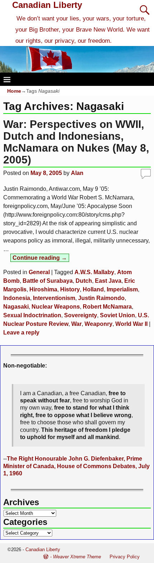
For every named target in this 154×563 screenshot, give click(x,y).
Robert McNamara (107, 307)
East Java (108, 281)
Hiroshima (43, 289)
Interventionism (54, 298)
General (39, 272)
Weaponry (98, 324)
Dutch (84, 281)
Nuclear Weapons (56, 307)
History (70, 289)
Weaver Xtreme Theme (77, 556)
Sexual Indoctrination (32, 315)
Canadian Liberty (47, 5)
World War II (131, 324)
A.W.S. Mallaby (94, 272)
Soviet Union (117, 315)
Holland (93, 289)
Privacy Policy (125, 556)
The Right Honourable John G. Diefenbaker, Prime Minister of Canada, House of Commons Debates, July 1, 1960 (76, 466)
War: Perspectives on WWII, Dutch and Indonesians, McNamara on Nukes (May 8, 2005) (76, 142)
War (76, 324)
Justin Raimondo (101, 298)
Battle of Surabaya (48, 281)
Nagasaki (16, 307)
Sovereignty (80, 315)
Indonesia (16, 298)
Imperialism (122, 289)
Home (14, 91)
